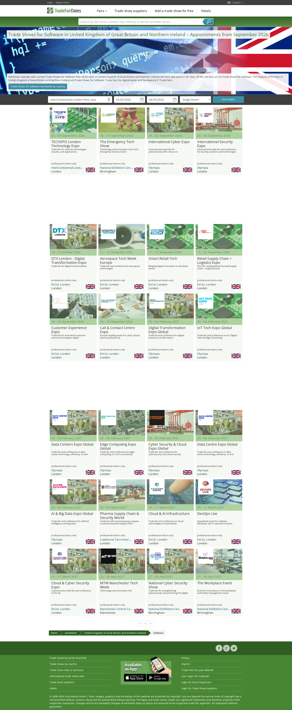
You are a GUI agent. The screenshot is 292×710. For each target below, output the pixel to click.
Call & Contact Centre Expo (117, 330)
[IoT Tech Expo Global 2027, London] (219, 305)
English (237, 2)
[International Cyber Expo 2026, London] (170, 119)
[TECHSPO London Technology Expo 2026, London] (73, 119)
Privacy (185, 657)
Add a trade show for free (174, 11)
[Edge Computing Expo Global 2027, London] (121, 422)
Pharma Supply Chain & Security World (119, 516)
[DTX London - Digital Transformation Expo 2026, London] (73, 236)
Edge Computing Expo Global (118, 446)
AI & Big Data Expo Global (72, 514)
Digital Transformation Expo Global (167, 330)
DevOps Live (207, 514)
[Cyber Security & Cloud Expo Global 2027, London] (170, 422)
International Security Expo (215, 144)
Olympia (154, 168)
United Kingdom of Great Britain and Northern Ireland (115, 632)
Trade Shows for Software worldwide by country (38, 86)
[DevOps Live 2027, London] (219, 491)
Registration (62, 2)
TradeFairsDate (64, 10)
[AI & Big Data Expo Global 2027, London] (73, 491)
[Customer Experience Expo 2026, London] (73, 305)
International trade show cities (67, 676)
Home (54, 632)
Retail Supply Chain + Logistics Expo (214, 260)
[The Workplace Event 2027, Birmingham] (219, 561)
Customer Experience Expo (69, 330)
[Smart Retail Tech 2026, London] (170, 236)
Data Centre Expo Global (217, 444)
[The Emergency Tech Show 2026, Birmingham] (121, 119)
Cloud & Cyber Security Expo (70, 585)
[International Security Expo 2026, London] (219, 119)
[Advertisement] (146, 199)
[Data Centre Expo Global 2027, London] (219, 422)
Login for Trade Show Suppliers (199, 688)
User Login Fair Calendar (195, 676)
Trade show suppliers (131, 11)
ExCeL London (60, 284)
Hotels (206, 11)
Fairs (101, 11)
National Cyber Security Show (168, 585)
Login (50, 2)
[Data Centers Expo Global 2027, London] (73, 422)
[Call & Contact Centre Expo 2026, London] (121, 305)
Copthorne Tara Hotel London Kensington (127, 539)
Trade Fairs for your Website (197, 670)
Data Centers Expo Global (72, 444)
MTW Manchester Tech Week (119, 585)
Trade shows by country (63, 664)
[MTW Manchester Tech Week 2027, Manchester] (121, 561)
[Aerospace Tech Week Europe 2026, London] (121, 236)
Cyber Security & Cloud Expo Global (167, 446)
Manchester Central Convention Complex (127, 609)
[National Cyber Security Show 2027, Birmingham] (170, 561)
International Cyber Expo (169, 142)
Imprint (185, 664)
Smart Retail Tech (163, 258)
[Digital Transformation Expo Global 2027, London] (170, 305)
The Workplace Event (214, 583)
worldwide (71, 632)
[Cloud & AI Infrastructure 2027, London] (170, 491)
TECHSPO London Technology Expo (66, 144)
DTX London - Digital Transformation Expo (69, 260)
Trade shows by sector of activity (68, 657)
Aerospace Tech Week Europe (118, 260)
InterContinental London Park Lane (74, 168)
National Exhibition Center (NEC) (121, 168)
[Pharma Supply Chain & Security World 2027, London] (121, 491)
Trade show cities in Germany (66, 670)
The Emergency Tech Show (117, 144)
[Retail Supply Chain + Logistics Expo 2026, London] (219, 236)
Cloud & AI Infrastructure (169, 514)
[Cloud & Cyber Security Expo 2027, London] (73, 561)
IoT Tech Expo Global (214, 328)
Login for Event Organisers (196, 682)
